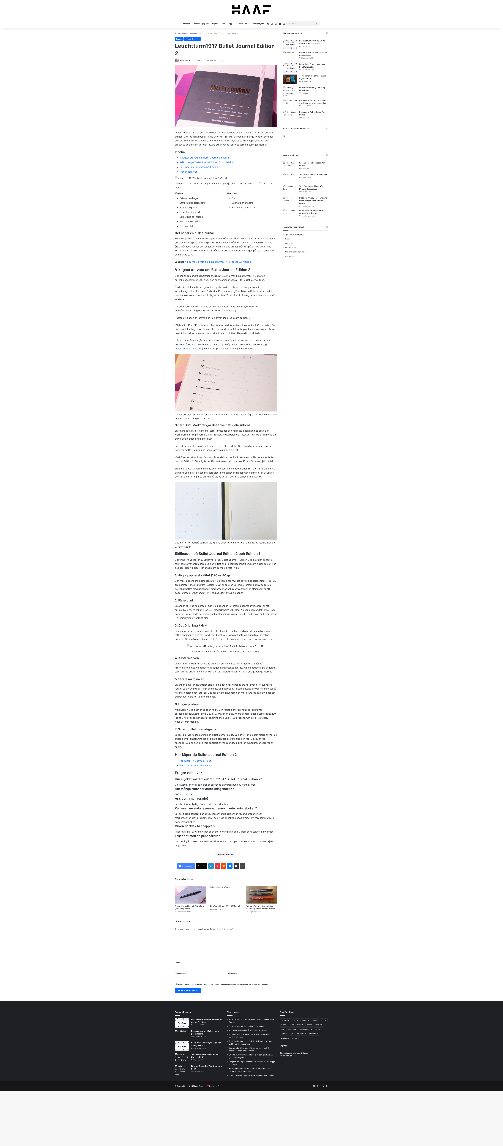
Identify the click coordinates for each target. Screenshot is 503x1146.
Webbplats (232, 973)
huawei (283, 1025)
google (323, 1020)
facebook (305, 1020)
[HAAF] (251, 9)
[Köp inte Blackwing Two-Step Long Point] (290, 91)
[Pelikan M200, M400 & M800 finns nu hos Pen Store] (290, 44)
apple (296, 1020)
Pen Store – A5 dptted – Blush (195, 765)
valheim (284, 1034)
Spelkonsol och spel (293, 234)
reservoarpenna (306, 1029)
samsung (318, 1029)
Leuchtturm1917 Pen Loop (189, 348)
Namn (178, 962)
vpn (292, 1034)
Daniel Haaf (184, 61)
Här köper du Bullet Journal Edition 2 (199, 167)
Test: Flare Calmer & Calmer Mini (313, 174)
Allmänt (186, 24)
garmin (315, 1020)
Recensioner (243, 24)
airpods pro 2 (286, 1020)
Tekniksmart (233, 1012)
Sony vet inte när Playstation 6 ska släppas (247, 1026)
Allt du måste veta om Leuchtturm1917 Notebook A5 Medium (218, 261)
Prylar (215, 24)
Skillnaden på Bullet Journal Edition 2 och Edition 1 (207, 162)
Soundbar (289, 243)
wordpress (285, 1038)
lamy (292, 1025)
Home (179, 33)
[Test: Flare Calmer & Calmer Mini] (290, 178)
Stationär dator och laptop (296, 252)
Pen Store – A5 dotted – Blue (195, 760)
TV (286, 260)
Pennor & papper (201, 24)
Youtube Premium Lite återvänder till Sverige (248, 1030)
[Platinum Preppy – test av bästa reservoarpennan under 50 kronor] (261, 895)
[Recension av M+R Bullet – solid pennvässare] (290, 56)
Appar (231, 24)
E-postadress (181, 973)
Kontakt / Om (258, 24)
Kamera (288, 239)
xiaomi (294, 1038)
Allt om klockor (286, 1056)
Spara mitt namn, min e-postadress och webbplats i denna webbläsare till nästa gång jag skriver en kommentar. (224, 984)
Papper (201, 33)
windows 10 (301, 1034)
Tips (223, 24)
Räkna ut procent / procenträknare (294, 1053)
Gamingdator (290, 256)
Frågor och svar (188, 171)
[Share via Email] (236, 866)
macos (309, 1025)
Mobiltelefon (290, 247)
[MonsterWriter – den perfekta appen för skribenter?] (290, 214)
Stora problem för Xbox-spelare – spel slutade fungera (251, 1075)
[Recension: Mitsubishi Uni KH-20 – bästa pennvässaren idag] (290, 104)
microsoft (318, 1025)
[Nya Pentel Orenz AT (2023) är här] (226, 895)
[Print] (242, 866)
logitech (300, 1025)
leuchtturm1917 (226, 854)
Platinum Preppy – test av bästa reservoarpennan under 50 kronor (313, 200)
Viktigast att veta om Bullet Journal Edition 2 (204, 157)
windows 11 (313, 1034)
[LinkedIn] (211, 866)
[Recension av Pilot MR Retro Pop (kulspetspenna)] (190, 895)
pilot (282, 1029)
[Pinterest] (217, 866)
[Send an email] (189, 61)
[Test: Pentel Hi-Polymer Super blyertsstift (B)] (290, 79)
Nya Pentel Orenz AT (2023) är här (225, 906)
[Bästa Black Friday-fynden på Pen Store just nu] (290, 68)
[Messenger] (230, 866)
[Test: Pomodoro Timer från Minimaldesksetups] (290, 190)
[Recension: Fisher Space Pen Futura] (290, 116)
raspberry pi (292, 1029)
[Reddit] (223, 866)
